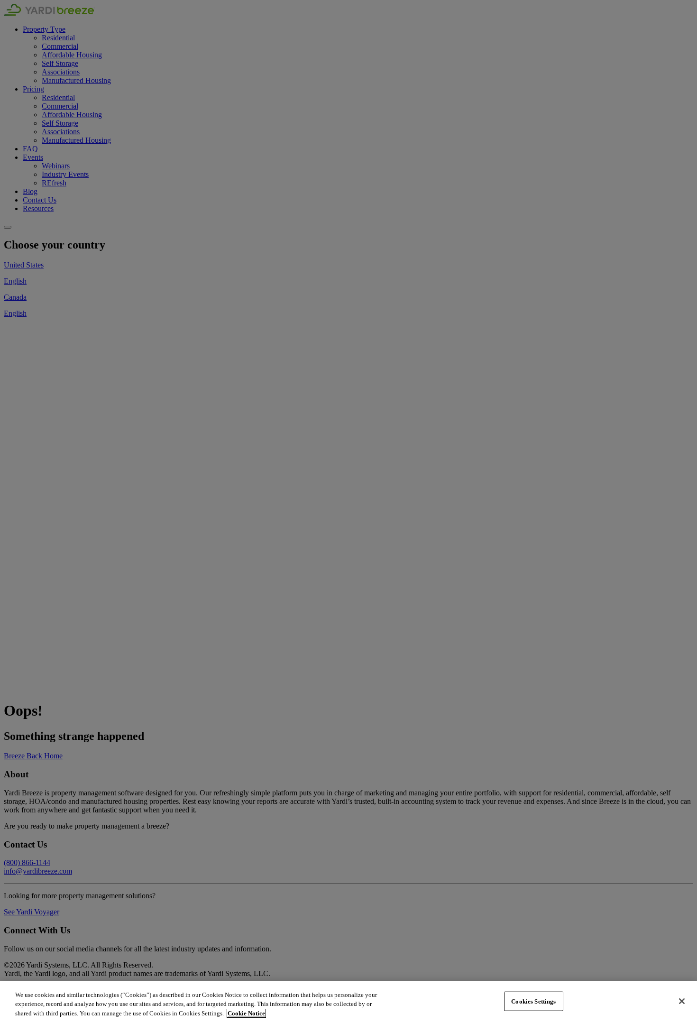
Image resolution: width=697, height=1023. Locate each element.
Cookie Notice (246, 1013)
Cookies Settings (533, 1001)
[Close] (681, 1001)
